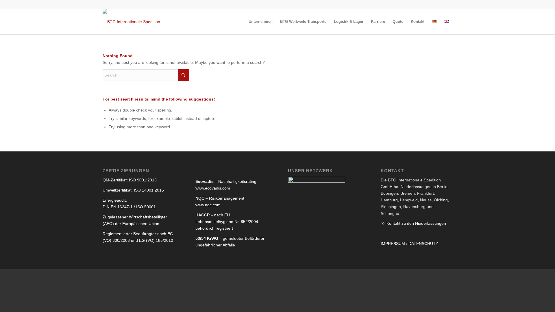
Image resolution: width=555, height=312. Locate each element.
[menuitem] (260, 21)
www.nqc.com (208, 205)
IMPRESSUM (393, 243)
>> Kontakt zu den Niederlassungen (413, 223)
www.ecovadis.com (212, 188)
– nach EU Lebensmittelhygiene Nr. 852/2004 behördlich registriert (226, 222)
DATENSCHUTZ (423, 243)
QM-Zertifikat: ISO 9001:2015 (130, 180)
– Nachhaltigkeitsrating (225, 181)
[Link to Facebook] (448, 4)
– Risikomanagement (219, 198)
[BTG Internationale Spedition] (131, 21)
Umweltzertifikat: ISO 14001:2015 (133, 190)
